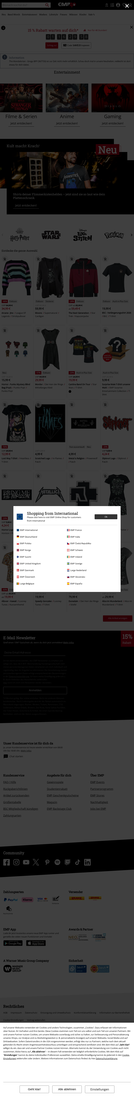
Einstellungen (99, 1089)
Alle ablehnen (67, 1089)
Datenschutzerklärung (106, 1058)
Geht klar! (34, 1089)
